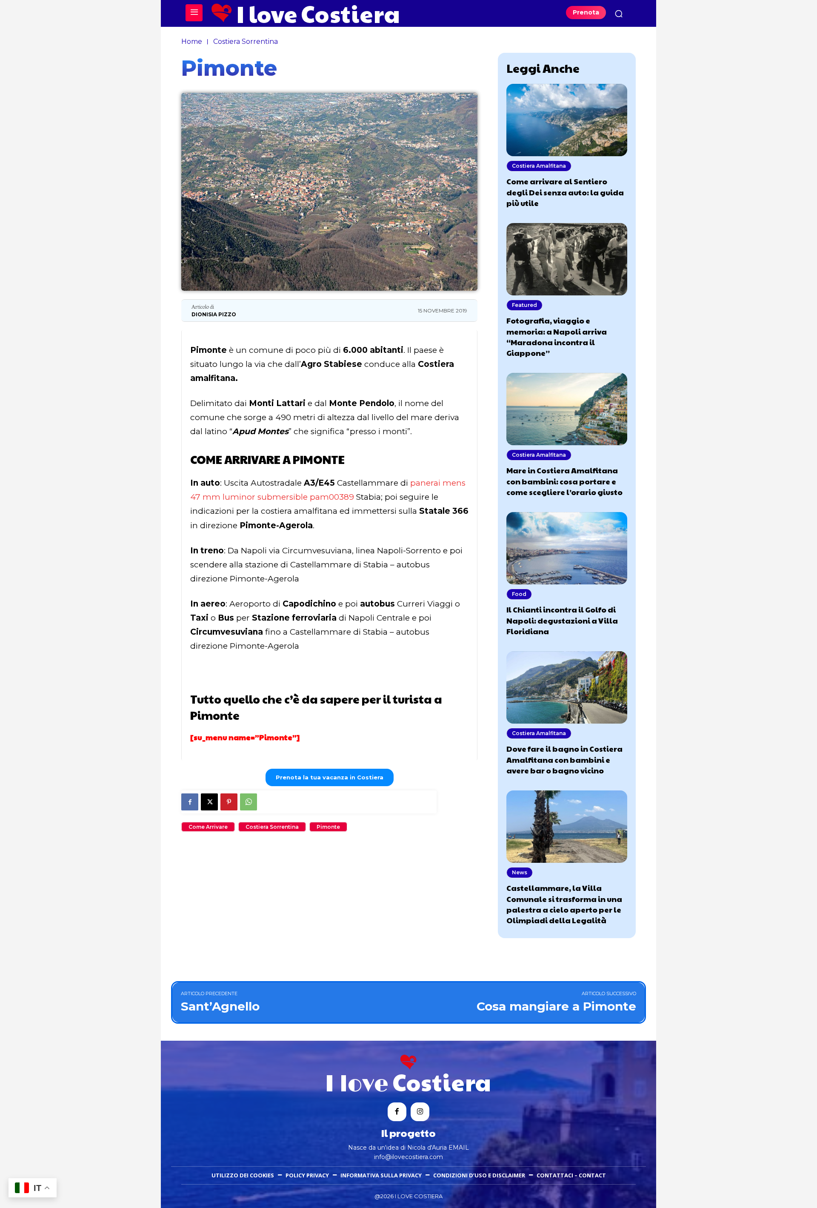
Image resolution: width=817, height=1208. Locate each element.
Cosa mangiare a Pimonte (556, 1006)
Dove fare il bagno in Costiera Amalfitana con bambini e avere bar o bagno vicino (564, 759)
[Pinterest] (228, 801)
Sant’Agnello (220, 1006)
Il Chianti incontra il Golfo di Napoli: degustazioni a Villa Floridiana (562, 620)
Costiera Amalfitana (539, 166)
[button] (618, 13)
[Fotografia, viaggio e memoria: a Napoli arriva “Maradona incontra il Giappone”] (566, 259)
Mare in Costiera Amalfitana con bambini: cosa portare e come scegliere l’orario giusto (564, 481)
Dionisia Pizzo (213, 314)
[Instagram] (420, 1111)
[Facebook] (189, 801)
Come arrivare (208, 827)
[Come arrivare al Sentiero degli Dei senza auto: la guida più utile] (566, 120)
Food (519, 594)
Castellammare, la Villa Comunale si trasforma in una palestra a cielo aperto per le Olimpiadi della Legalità (564, 903)
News (519, 872)
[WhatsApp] (248, 801)
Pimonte (328, 827)
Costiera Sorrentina (245, 41)
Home (191, 41)
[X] (209, 801)
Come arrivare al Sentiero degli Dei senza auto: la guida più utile (565, 192)
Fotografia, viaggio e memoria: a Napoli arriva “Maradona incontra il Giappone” (556, 336)
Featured (524, 305)
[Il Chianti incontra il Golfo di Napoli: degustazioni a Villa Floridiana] (566, 548)
